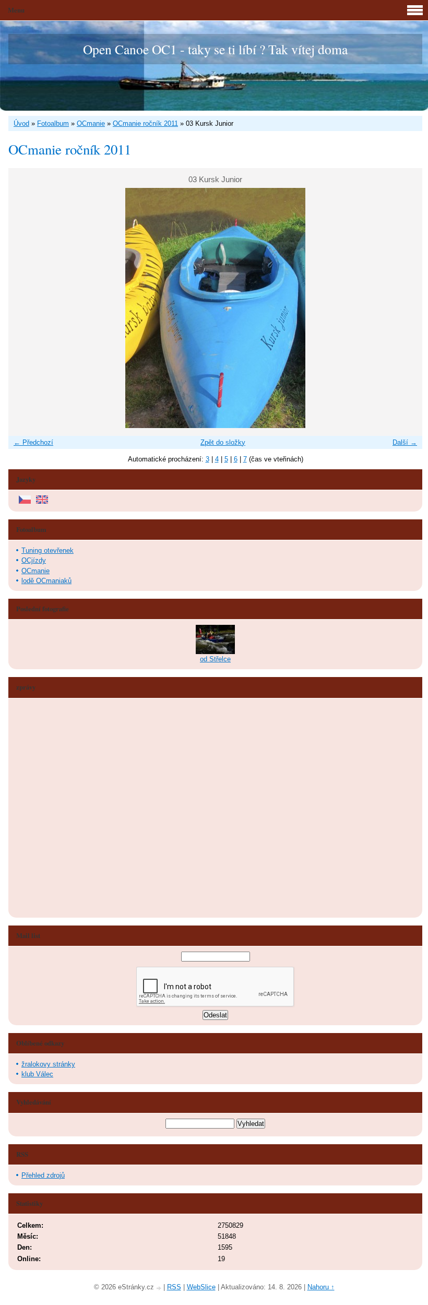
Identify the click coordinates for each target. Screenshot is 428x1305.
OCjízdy (33, 560)
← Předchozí (33, 442)
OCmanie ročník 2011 (145, 123)
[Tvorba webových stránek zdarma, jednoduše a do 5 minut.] (159, 1288)
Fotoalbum (53, 123)
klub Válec (37, 1074)
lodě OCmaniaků (46, 581)
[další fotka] (405, 308)
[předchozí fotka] (25, 308)
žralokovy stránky (48, 1064)
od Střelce (215, 659)
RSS (174, 1287)
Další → (405, 442)
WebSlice (201, 1287)
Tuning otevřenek (47, 550)
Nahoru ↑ (321, 1287)
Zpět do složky (222, 442)
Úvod (21, 123)
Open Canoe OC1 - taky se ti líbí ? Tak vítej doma (215, 49)
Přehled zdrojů (43, 1175)
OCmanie (91, 123)
